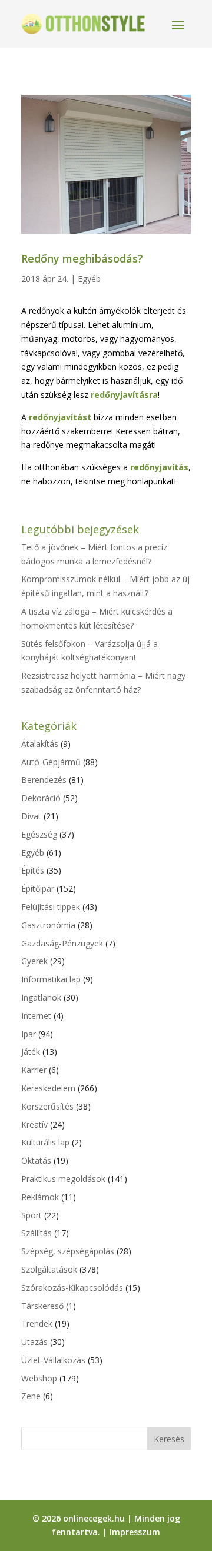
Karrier (34, 1069)
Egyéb (89, 278)
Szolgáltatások (49, 1269)
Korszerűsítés (47, 1106)
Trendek (36, 1323)
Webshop (39, 1378)
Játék (30, 1051)
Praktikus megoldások (63, 1178)
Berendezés (44, 779)
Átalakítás (39, 743)
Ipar (28, 1033)
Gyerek (34, 961)
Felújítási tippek (50, 906)
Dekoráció (41, 797)
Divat (31, 816)
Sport (31, 1215)
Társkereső (42, 1305)
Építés (32, 870)
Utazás (34, 1341)
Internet (36, 1015)
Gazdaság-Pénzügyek (62, 943)
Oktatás (36, 1160)
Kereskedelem (48, 1088)
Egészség (39, 834)
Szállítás (36, 1232)
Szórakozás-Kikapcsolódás (72, 1287)
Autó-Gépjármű (51, 762)
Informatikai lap (51, 979)
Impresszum (135, 1531)
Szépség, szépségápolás (67, 1251)
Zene (31, 1395)
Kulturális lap (45, 1142)
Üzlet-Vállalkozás (53, 1360)
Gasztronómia (48, 925)
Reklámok (40, 1197)
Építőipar (37, 888)
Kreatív (34, 1124)
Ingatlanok (41, 997)
